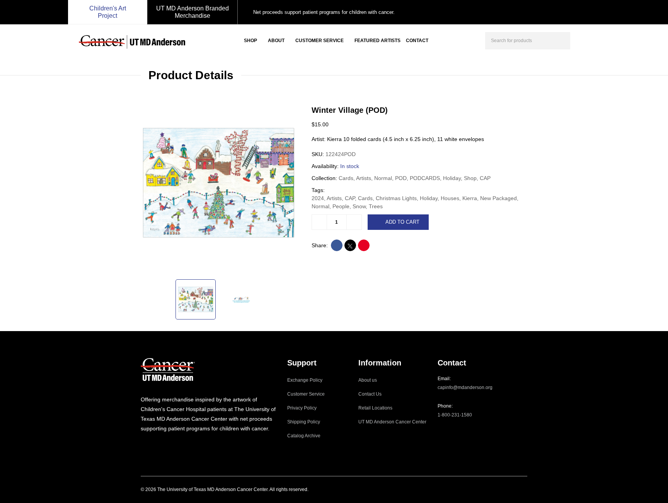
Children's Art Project (107, 12)
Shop (250, 40)
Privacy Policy (302, 408)
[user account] (583, 40)
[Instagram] (143, 444)
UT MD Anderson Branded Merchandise (192, 12)
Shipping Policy (303, 422)
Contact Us (370, 394)
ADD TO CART (402, 222)
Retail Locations (375, 408)
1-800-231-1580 (455, 415)
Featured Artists (377, 40)
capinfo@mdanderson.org (465, 387)
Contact (417, 40)
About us (367, 380)
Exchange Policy (304, 380)
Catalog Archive (303, 435)
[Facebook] (153, 444)
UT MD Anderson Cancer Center (392, 422)
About (276, 40)
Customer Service (319, 40)
